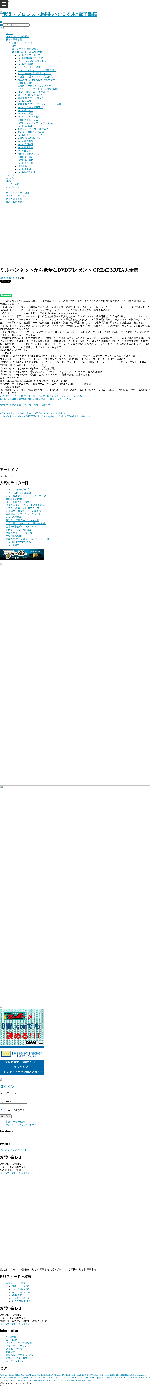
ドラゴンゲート (121, 1378)
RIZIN (122, 1375)
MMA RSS (17, 1295)
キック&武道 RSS (21, 1298)
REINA (112, 1375)
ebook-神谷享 (24, 150)
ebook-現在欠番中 (27, 172)
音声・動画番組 (14, 202)
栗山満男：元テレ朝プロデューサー (36, 79)
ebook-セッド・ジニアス (30, 120)
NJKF (73, 1375)
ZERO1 (26, 1378)
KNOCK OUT (49, 1375)
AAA (2, 1375)
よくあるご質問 (14, 1349)
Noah (78, 1375)
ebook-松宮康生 (25, 83)
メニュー (5, 28)
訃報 (89, 1380)
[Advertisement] (75, 226)
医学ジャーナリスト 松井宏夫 (33, 129)
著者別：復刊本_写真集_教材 (27, 52)
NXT (82, 1375)
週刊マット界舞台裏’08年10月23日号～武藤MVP (25, 404)
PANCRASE (93, 1375)
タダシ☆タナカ (108, 1378)
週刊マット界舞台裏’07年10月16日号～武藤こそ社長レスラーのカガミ (36, 399)
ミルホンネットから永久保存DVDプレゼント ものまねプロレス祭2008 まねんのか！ (44, 416)
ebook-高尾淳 (24, 169)
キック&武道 (12, 184)
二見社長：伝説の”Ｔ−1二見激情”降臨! (38, 89)
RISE (117, 1375)
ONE (86, 1375)
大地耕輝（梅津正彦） (29, 138)
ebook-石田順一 (25, 147)
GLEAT (28, 1375)
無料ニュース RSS (21, 1286)
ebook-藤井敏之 (25, 157)
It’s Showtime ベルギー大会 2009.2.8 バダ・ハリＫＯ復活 (33, 413)
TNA (2, 1378)
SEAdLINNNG (130, 1375)
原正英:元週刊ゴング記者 (31, 132)
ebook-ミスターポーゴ (29, 55)
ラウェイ (138, 1378)
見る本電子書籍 (14, 39)
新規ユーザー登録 (15, 1121)
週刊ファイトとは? (16, 1361)
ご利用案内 (12, 1339)
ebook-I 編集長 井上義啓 (30, 58)
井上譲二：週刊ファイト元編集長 (35, 76)
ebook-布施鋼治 (25, 64)
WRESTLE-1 (13, 1378)
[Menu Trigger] (4, 4)
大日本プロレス (27, 1380)
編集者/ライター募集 (17, 1358)
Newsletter (11, 1337)
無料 (14, 46)
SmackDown (141, 1375)
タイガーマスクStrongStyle (91, 1378)
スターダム (75, 1378)
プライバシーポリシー (17, 1346)
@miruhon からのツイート (13, 1150)
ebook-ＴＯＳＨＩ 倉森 (29, 116)
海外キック (82, 1380)
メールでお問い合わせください (16, 1173)
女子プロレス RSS (21, 1301)
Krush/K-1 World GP (62, 1375)
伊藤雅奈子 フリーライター (32, 98)
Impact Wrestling (38, 1375)
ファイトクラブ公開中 (17, 36)
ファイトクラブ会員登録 (19, 1342)
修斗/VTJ (146, 1378)
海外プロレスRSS (21, 1292)
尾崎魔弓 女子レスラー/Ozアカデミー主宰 (39, 104)
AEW (6, 1375)
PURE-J (101, 1375)
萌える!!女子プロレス (29, 153)
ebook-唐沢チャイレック (30, 135)
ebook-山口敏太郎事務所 (30, 107)
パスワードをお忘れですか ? (21, 1125)
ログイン (7, 1086)
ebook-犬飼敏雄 (25, 144)
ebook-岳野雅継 (25, 141)
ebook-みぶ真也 (25, 126)
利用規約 (10, 1352)
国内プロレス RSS (21, 1289)
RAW (107, 1375)
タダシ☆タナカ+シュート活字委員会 (37, 70)
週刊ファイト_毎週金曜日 (25, 49)
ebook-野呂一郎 (25, 163)
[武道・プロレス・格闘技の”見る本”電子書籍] (48, 14)
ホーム (9, 33)
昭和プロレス (72, 1380)
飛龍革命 (22, 166)
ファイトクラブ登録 (18, 192)
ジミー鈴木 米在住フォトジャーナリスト (39, 61)
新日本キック (48, 1380)
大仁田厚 (16, 1380)
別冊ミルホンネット (22, 42)
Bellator (12, 1375)
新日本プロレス (60, 1380)
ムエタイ (131, 1378)
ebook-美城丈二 (25, 110)
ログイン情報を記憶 (14, 1110)
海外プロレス (13, 178)
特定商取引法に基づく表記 (20, 1355)
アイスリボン (34, 1378)
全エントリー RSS (15, 1283)
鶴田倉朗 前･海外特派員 (30, 95)
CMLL (17, 1375)
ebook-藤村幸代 (25, 160)
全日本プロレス (6, 1380)
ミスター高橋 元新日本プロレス (34, 73)
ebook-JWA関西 (25, 113)
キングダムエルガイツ (62, 1378)
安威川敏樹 (37, 1380)
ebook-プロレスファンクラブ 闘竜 (35, 123)
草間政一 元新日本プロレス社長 (34, 86)
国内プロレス (13, 175)
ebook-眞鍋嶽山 (25, 101)
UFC (6, 1378)
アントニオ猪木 (46, 1378)
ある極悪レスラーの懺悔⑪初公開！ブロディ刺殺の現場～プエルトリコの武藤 (41, 396)
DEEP (23, 1375)
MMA (9, 181)
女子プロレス (13, 187)
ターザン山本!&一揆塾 (29, 67)
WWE (20, 1378)
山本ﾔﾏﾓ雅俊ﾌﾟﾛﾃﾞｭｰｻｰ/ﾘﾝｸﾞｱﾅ (33, 92)
